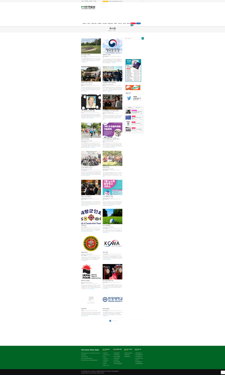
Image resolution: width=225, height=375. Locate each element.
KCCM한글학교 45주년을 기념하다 (111, 110)
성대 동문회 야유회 (85, 54)
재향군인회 (83, 225)
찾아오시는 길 (106, 365)
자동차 (115, 23)
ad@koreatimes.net (94, 360)
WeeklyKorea (134, 110)
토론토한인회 (116, 358)
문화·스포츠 (94, 23)
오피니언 (120, 23)
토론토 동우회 (106, 167)
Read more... (85, 61)
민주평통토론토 (139, 361)
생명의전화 (127, 354)
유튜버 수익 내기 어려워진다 (137, 129)
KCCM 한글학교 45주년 (86, 167)
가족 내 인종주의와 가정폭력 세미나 (111, 139)
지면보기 (84, 23)
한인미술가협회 (117, 361)
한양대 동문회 (106, 308)
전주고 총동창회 (106, 225)
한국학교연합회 (117, 356)
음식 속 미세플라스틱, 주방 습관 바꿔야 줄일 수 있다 (137, 112)
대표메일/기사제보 (84, 356)
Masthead (105, 353)
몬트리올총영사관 (139, 354)
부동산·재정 (110, 23)
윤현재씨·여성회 (106, 54)
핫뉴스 (89, 23)
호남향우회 (83, 308)
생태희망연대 (127, 356)
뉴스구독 (133, 23)
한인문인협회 (116, 353)
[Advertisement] (120, 12)
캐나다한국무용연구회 (108, 280)
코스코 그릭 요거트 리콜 (136, 123)
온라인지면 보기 (106, 354)
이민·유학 (105, 23)
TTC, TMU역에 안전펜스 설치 (112, 1)
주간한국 (99, 23)
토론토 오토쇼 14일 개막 (87, 82)
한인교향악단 (116, 354)
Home (110, 30)
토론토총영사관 (139, 353)
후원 (132, 25)
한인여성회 (105, 252)
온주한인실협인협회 (118, 363)
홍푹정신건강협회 (85, 280)
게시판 (124, 23)
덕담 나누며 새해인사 (86, 196)
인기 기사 (129, 107)
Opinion (135, 96)
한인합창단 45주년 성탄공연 (109, 82)
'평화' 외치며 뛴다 (85, 139)
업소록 (128, 23)
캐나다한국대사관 (139, 358)
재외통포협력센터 (139, 363)
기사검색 (138, 23)
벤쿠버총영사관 (139, 356)
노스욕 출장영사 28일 (108, 196)
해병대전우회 (84, 252)
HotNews (133, 116)
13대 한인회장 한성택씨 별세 (88, 110)
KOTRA (137, 360)
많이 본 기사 (138, 107)
